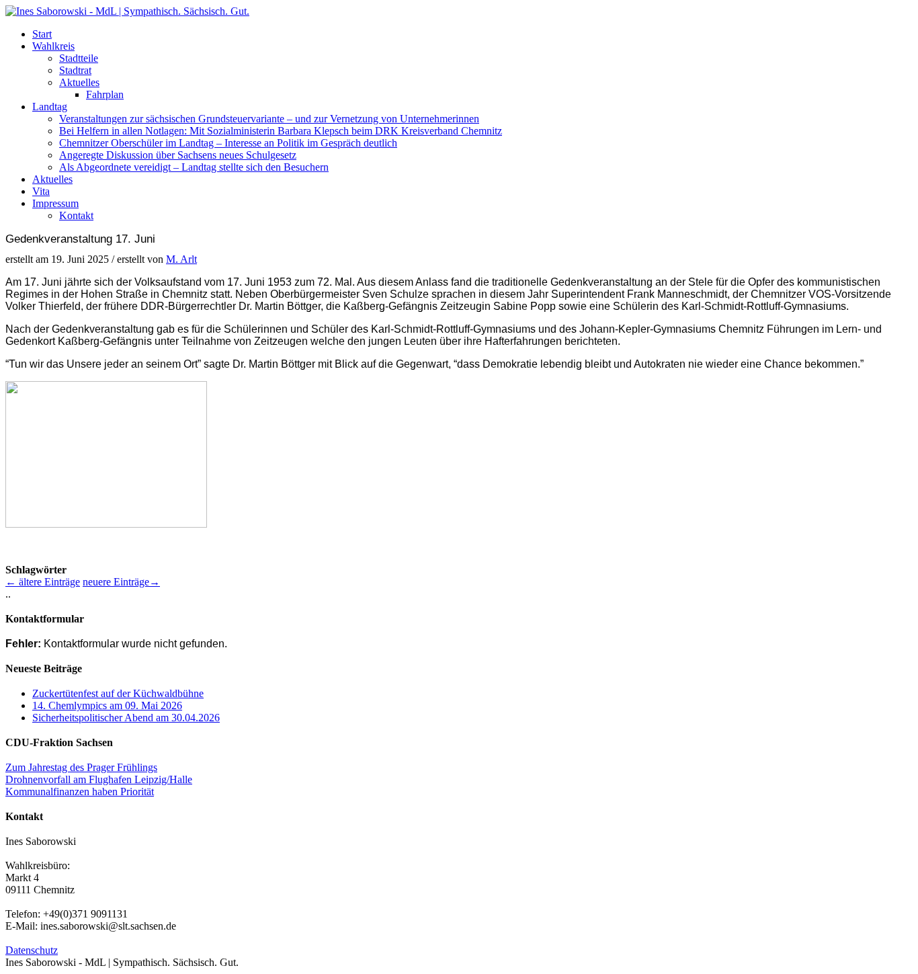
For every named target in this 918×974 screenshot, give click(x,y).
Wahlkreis (53, 46)
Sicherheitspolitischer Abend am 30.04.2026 (126, 717)
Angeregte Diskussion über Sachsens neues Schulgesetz (177, 155)
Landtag (49, 106)
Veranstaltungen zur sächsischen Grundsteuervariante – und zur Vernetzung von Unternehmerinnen (269, 118)
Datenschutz (31, 950)
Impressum (55, 203)
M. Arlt (181, 259)
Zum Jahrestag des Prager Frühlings (81, 767)
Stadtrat (75, 70)
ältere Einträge (42, 581)
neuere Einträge (121, 581)
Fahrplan (105, 94)
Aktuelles (79, 82)
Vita (41, 191)
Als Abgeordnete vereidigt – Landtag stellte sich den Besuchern (194, 167)
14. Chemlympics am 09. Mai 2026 (107, 705)
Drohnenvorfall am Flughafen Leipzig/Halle (98, 779)
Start (42, 34)
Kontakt (76, 215)
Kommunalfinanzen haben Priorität (79, 791)
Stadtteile (78, 58)
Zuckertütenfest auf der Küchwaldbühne (118, 693)
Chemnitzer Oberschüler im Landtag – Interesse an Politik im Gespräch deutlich (228, 143)
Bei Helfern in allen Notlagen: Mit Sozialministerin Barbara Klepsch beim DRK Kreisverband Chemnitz (280, 130)
